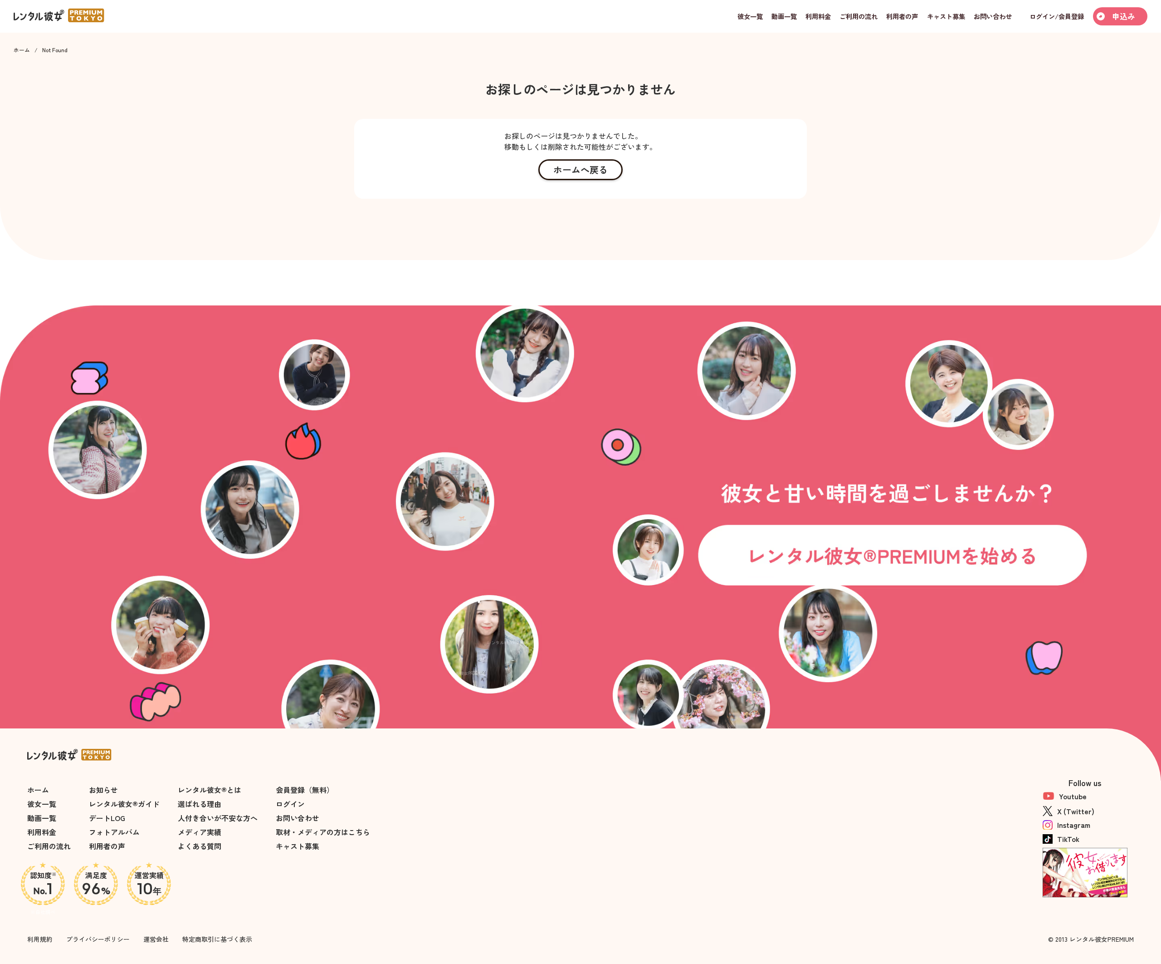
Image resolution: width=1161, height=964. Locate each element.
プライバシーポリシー (98, 939)
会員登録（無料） (305, 789)
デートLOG (107, 817)
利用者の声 (107, 846)
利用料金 (41, 831)
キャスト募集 (297, 846)
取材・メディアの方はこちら (323, 831)
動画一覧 (41, 817)
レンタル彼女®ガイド (124, 803)
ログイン (290, 803)
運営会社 (156, 939)
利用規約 (40, 939)
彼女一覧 (41, 803)
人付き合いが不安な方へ (218, 817)
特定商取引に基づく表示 (217, 939)
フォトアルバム (114, 831)
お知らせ (103, 789)
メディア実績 (199, 831)
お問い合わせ (297, 817)
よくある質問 (199, 846)
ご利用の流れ (49, 846)
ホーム (22, 50)
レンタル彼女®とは (209, 789)
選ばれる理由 (199, 803)
